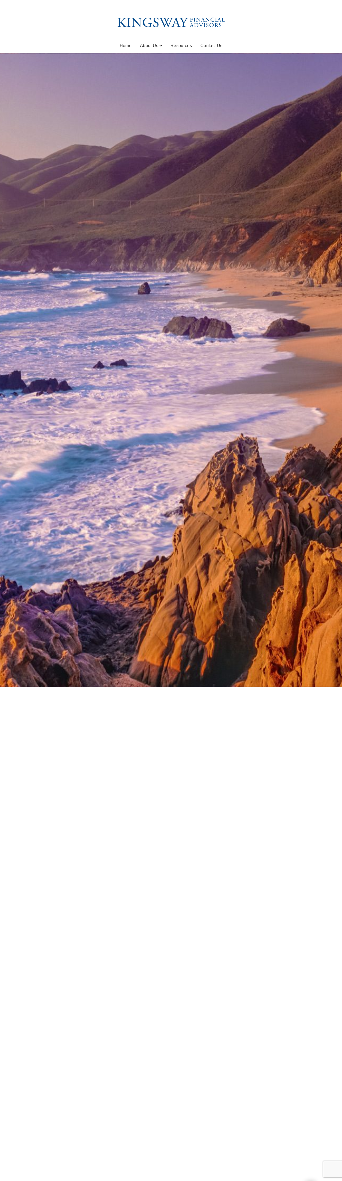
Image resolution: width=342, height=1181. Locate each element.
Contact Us (211, 45)
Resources (181, 45)
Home (125, 45)
